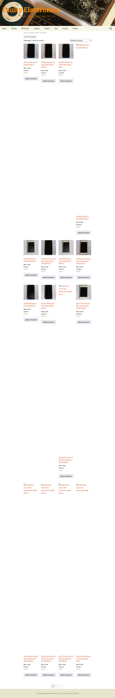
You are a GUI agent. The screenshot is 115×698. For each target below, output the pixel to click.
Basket (75, 28)
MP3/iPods (25, 28)
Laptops (37, 28)
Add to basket (31, 78)
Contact (65, 28)
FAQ (56, 28)
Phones (14, 28)
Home (4, 28)
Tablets (47, 28)
